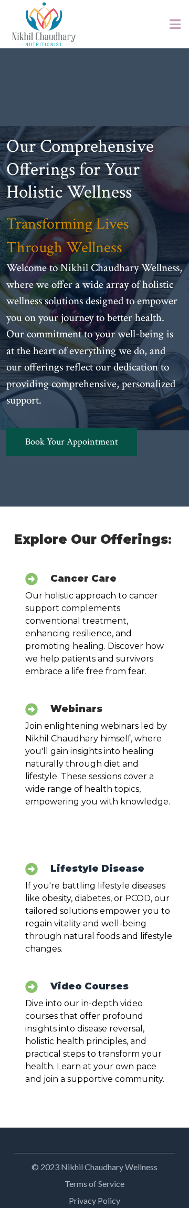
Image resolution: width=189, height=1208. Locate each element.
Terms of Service (94, 1184)
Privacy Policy (94, 1200)
